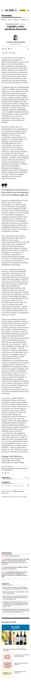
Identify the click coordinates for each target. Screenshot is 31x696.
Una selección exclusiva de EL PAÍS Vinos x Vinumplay (15, 649)
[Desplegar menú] (3, 10)
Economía (7, 16)
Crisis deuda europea (18, 485)
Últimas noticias (7, 553)
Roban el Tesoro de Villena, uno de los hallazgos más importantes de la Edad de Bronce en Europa (15, 588)
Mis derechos (23, 19)
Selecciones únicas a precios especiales (21, 663)
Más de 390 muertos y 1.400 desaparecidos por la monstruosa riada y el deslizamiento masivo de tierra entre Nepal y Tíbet (15, 598)
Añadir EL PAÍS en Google (9, 53)
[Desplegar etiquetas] (28, 485)
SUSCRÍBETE (22, 10)
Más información (5, 493)
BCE (3, 485)
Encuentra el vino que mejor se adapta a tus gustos (21, 655)
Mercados (4, 19)
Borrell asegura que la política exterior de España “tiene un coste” (15, 568)
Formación (15, 19)
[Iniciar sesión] (28, 10)
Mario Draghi (8, 485)
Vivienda (10, 19)
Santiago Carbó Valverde (15, 42)
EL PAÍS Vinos (15, 627)
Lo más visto (5, 583)
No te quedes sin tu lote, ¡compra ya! (20, 672)
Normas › (27, 477)
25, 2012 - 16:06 (15, 44)
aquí (25, 496)
